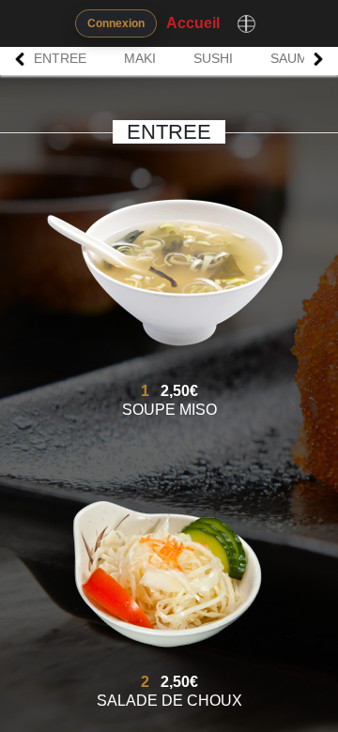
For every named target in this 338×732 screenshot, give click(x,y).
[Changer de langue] (246, 23)
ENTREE (60, 58)
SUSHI (213, 58)
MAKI (140, 58)
